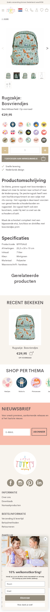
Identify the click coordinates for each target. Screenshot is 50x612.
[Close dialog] (45, 539)
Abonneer (25, 598)
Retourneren (8, 526)
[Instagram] (20, 482)
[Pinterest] (29, 482)
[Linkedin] (39, 482)
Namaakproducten (11, 505)
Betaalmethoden (10, 522)
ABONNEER (39, 431)
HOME (5, 19)
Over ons (6, 497)
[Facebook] (10, 482)
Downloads (7, 501)
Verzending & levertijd (12, 518)
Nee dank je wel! (25, 605)
